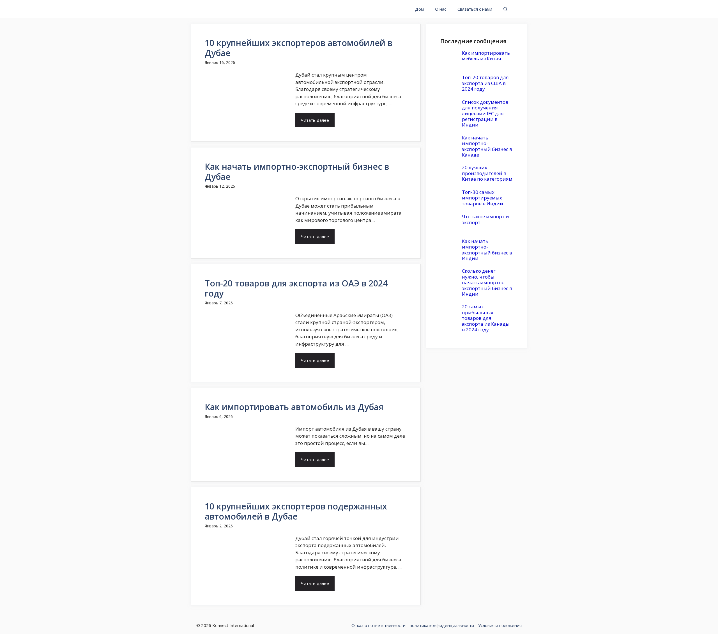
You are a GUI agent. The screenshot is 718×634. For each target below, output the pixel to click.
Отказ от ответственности (378, 625)
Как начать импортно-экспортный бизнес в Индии (487, 249)
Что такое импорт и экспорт (485, 219)
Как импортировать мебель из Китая (486, 56)
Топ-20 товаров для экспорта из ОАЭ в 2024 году (296, 288)
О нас (440, 9)
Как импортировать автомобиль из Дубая (294, 407)
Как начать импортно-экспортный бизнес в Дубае (297, 171)
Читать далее (315, 120)
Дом (419, 9)
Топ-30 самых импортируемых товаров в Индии (482, 198)
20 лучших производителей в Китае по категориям (487, 173)
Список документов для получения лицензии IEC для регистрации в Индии (485, 113)
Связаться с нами (474, 9)
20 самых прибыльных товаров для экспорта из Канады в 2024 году (486, 318)
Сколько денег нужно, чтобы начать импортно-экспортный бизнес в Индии (487, 282)
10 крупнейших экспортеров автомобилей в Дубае (298, 48)
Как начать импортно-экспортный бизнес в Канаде (487, 146)
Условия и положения (500, 625)
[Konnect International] (222, 9)
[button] (505, 9)
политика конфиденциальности (442, 625)
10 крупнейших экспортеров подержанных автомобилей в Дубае (296, 511)
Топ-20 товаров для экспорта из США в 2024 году (485, 83)
